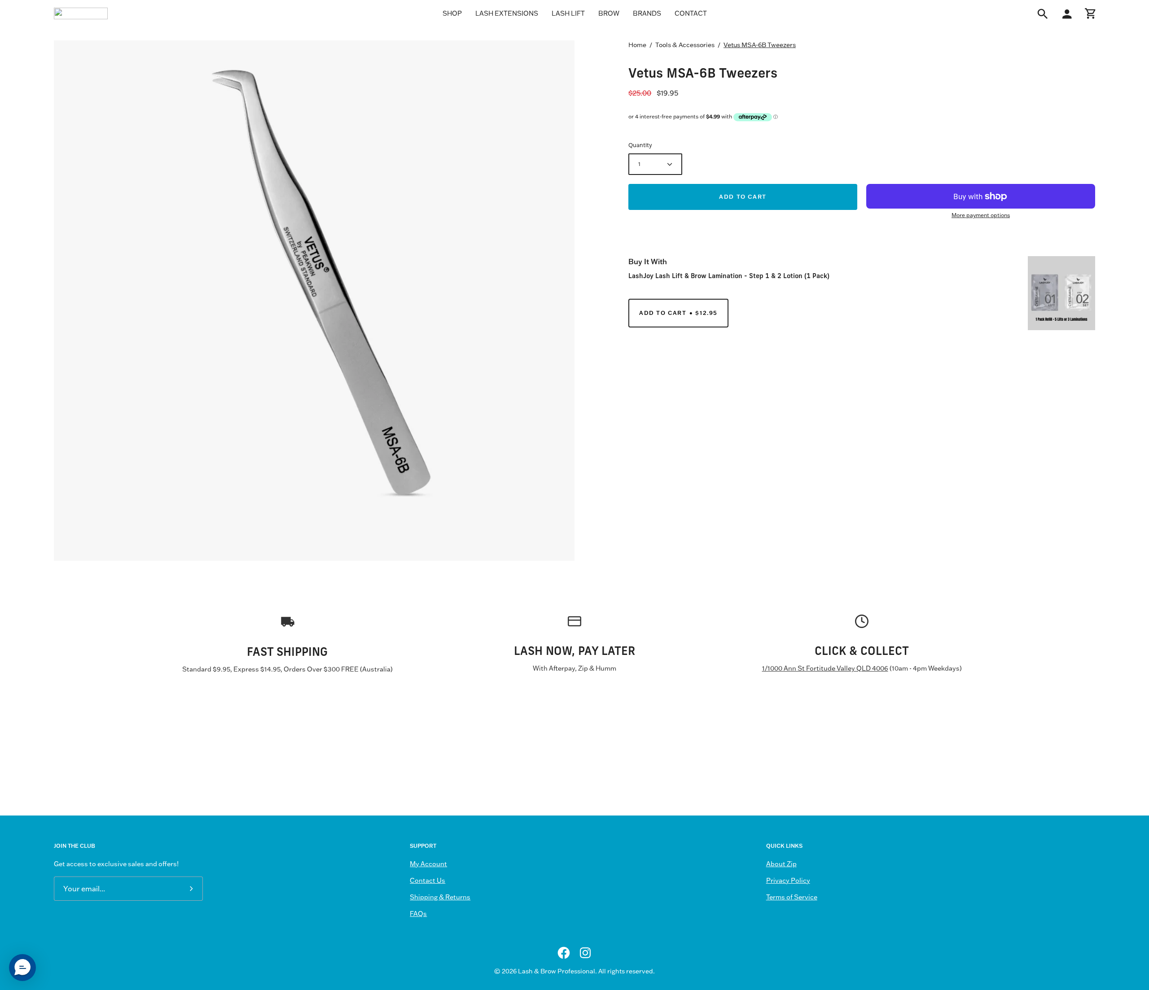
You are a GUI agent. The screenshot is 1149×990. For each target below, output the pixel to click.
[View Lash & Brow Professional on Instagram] (585, 953)
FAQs (418, 914)
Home (637, 45)
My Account (428, 864)
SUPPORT (423, 845)
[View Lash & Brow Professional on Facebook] (564, 953)
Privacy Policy (788, 881)
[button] (22, 967)
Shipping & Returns (440, 897)
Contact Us (427, 881)
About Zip (781, 864)
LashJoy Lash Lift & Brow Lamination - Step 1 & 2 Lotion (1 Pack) (728, 275)
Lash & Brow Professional (556, 971)
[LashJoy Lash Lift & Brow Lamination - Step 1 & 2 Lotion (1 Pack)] (1061, 293)
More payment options (981, 215)
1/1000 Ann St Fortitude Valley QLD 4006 (825, 668)
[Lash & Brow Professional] (81, 13)
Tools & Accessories (685, 45)
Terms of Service (791, 897)
